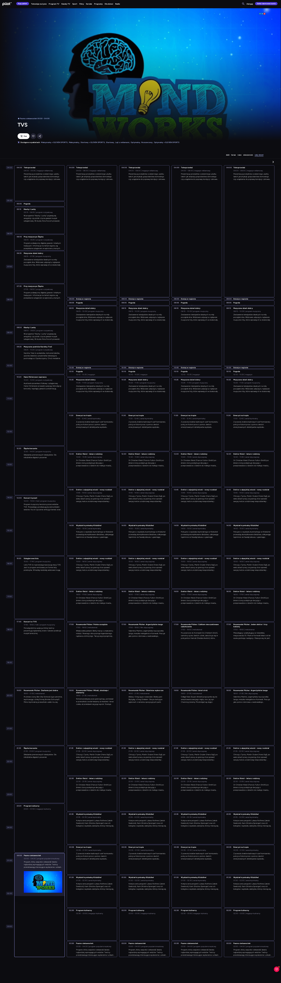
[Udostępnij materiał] (40, 136)
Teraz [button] (233, 155)
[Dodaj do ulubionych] (33, 136)
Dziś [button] (227, 155)
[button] (273, 162)
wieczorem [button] (248, 155)
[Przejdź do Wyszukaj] (243, 4)
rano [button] (239, 155)
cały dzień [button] (259, 155)
